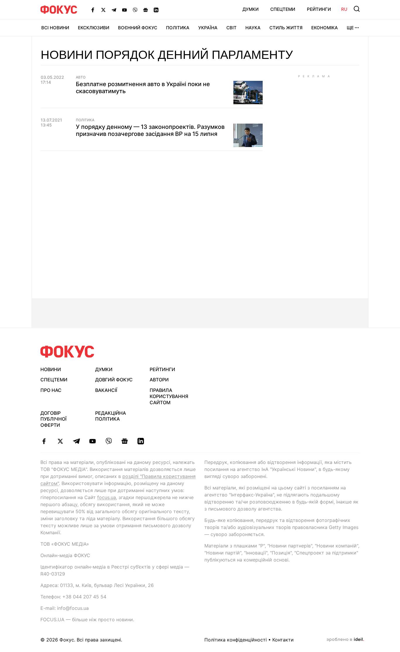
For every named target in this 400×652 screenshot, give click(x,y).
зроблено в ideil (345, 640)
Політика (177, 27)
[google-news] (124, 441)
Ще (350, 27)
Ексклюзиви (93, 27)
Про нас (50, 390)
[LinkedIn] (156, 9)
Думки (250, 9)
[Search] (357, 9)
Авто (81, 77)
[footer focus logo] (67, 352)
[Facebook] (93, 9)
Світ (231, 27)
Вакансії (106, 390)
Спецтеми (282, 9)
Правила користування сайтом (169, 396)
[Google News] (145, 9)
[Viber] (135, 9)
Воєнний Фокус (137, 27)
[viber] (108, 441)
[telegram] (76, 441)
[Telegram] (114, 9)
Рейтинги (319, 9)
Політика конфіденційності (235, 640)
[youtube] (92, 441)
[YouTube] (124, 9)
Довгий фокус (114, 380)
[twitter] (60, 441)
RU (344, 9)
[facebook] (44, 441)
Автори (159, 380)
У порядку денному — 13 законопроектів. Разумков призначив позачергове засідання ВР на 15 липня (150, 130)
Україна (208, 27)
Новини (50, 369)
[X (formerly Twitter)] (103, 9)
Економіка (324, 27)
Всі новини (55, 27)
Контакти (283, 640)
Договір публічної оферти (53, 419)
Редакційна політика (110, 416)
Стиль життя (285, 27)
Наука (253, 27)
